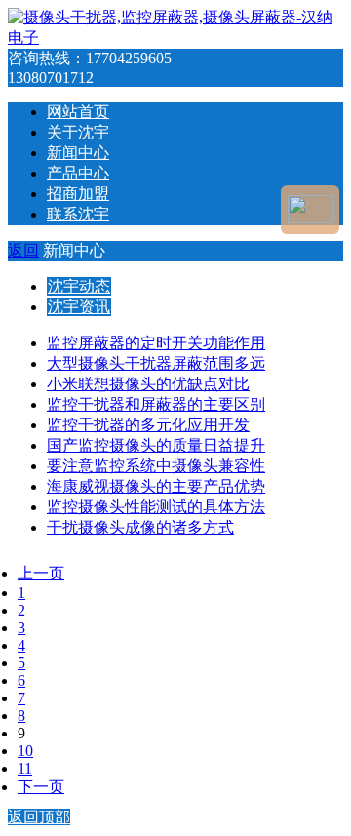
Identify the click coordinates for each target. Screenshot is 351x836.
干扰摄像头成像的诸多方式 (140, 527)
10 (25, 750)
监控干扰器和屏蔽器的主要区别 (156, 404)
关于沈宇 (78, 132)
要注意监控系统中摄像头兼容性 (156, 466)
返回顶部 (39, 817)
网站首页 (78, 111)
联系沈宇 (78, 214)
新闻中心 (78, 152)
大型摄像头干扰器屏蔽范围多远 (156, 363)
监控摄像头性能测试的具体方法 (156, 506)
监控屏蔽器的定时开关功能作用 (156, 343)
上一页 (41, 573)
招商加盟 (78, 193)
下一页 (41, 786)
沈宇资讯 (79, 307)
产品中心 (78, 173)
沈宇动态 (79, 286)
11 (25, 768)
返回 (23, 250)
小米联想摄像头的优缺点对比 (148, 384)
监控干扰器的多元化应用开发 (148, 425)
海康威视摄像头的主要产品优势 (156, 486)
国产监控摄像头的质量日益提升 (156, 445)
